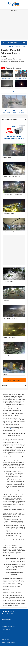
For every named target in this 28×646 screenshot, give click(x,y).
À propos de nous (6, 619)
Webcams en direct (13, 42)
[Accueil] (3, 42)
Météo (14, 112)
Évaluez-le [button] (21, 112)
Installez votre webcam (8, 623)
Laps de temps (6, 112)
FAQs (3, 632)
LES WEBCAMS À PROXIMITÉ (10, 119)
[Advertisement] (14, 25)
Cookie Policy (5, 639)
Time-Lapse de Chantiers (8, 626)
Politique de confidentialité (8, 642)
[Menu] (24, 42)
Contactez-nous (6, 629)
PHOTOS (4, 385)
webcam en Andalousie (8, 429)
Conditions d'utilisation (7, 636)
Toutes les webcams (14, 380)
